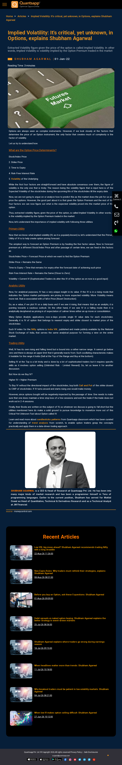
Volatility (16, 179)
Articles (22, 16)
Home (9, 16)
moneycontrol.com (23, 511)
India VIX (52, 329)
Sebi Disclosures (91, 752)
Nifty (33, 329)
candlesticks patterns (48, 419)
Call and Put (85, 385)
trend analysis (40, 423)
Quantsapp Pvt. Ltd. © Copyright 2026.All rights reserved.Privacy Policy (53, 752)
